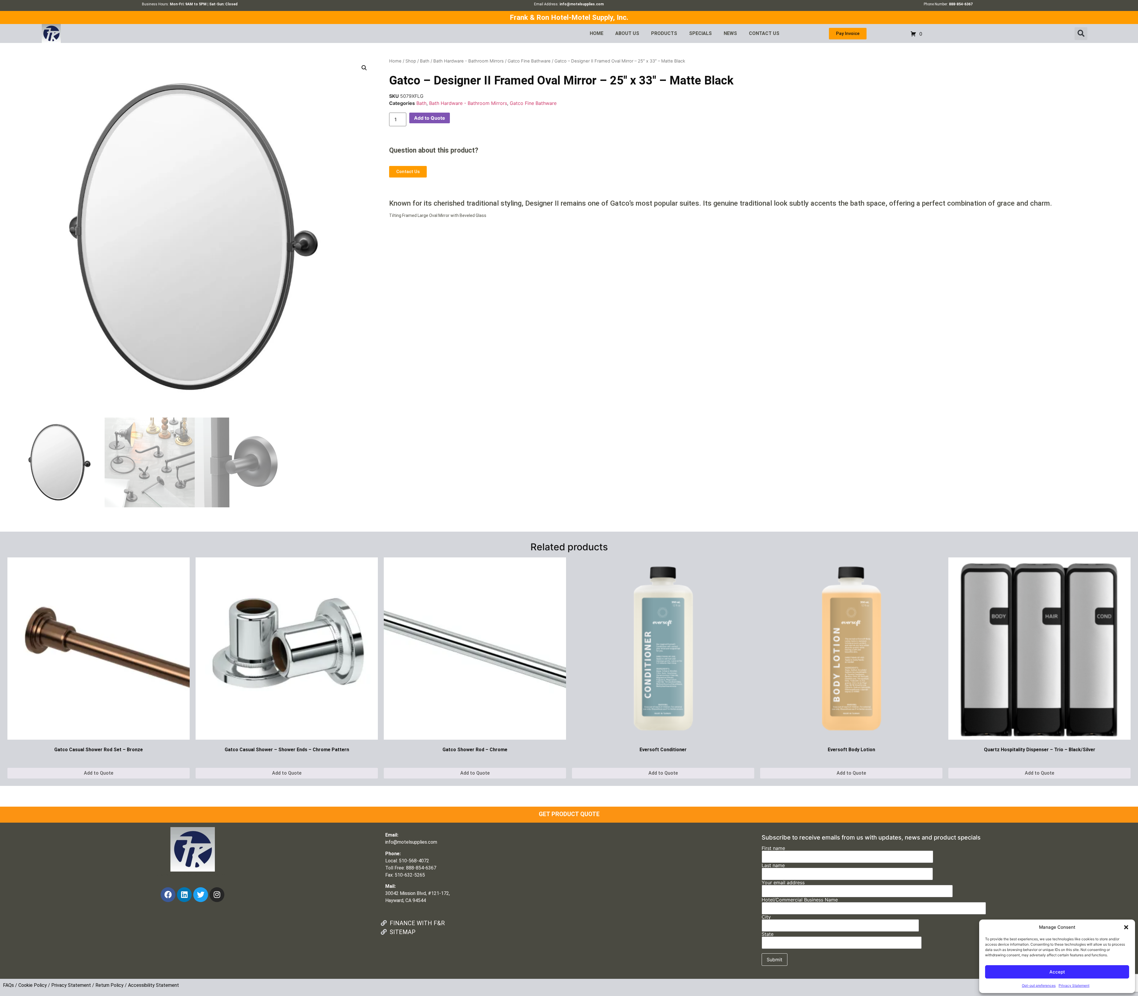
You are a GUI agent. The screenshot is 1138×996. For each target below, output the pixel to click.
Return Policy (109, 985)
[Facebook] (168, 894)
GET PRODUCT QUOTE (569, 814)
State (767, 934)
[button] (1126, 927)
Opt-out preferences (1039, 985)
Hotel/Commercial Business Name (800, 900)
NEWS (730, 33)
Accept (1057, 972)
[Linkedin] (184, 894)
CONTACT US (764, 33)
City (766, 917)
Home (395, 61)
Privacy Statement (1074, 985)
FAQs (8, 985)
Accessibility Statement (153, 985)
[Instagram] (217, 894)
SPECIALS (700, 33)
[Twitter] (200, 894)
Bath (424, 61)
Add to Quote (429, 118)
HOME (596, 33)
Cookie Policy (32, 985)
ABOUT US (627, 33)
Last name (773, 865)
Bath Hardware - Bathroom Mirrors (468, 61)
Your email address (783, 882)
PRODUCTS (664, 33)
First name (773, 848)
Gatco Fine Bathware (529, 61)
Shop (410, 61)
